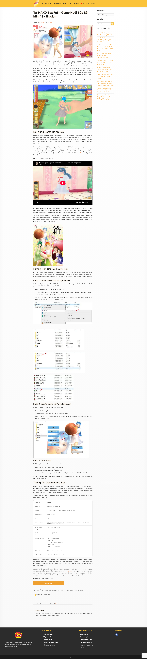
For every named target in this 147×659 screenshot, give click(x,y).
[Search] (94, 3)
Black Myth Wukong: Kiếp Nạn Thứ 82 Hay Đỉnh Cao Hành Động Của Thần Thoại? (105, 83)
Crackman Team (82, 657)
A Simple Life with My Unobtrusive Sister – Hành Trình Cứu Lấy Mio (104, 69)
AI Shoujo (81, 153)
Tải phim (76, 3)
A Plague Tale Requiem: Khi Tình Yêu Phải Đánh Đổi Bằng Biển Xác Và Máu (105, 90)
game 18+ (70, 571)
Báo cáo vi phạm (85, 637)
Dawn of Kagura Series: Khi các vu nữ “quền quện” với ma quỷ (105, 76)
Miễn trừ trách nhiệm (86, 645)
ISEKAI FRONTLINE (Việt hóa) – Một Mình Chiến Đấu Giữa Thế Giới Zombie (105, 55)
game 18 (57, 603)
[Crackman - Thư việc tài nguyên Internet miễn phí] (36, 3)
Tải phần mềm (57, 3)
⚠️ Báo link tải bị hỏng (42, 595)
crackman (49, 22)
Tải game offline (46, 3)
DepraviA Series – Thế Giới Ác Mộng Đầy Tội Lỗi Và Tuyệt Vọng (105, 62)
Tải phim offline (48, 637)
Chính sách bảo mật (86, 639)
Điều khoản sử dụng (86, 642)
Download (48, 583)
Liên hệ (82, 647)
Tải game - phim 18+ (49, 645)
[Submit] (112, 23)
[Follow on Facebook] (116, 634)
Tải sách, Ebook (66, 3)
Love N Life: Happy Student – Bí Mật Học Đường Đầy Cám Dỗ (105, 40)
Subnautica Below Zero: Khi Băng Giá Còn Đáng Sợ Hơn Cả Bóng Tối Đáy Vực (105, 97)
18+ (83, 3)
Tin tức (89, 3)
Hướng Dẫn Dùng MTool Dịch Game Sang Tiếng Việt (105, 34)
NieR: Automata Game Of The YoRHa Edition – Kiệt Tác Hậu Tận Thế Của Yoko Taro (105, 47)
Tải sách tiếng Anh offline (50, 642)
